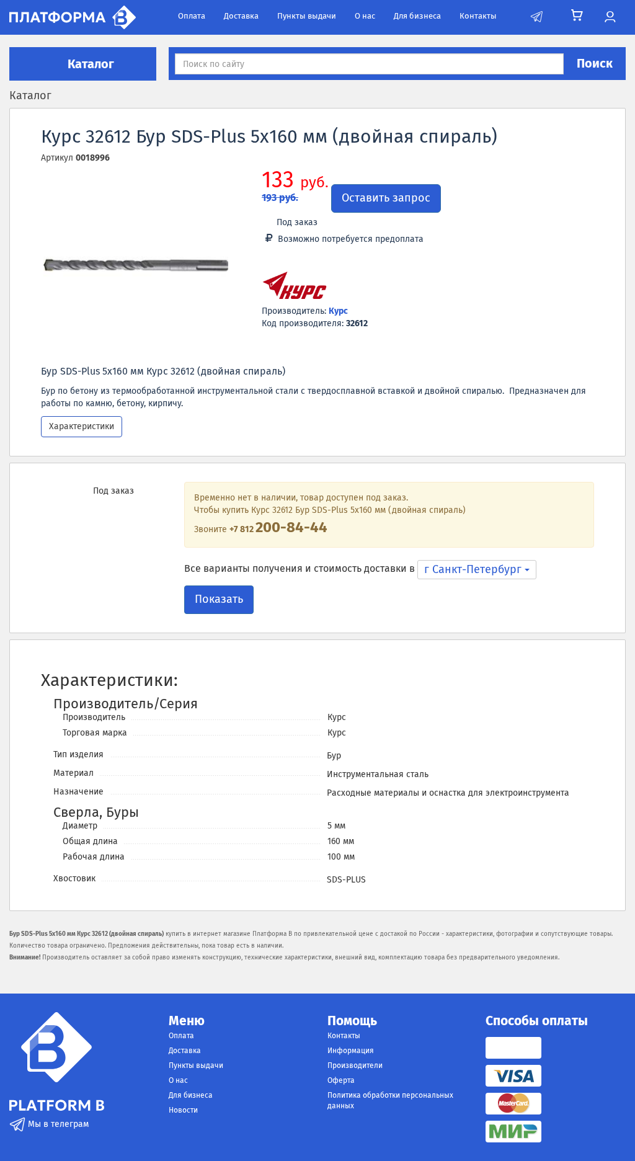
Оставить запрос (386, 198)
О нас (365, 15)
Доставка (241, 15)
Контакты (478, 15)
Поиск (595, 63)
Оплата (191, 15)
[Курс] (294, 287)
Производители (355, 1065)
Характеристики (81, 426)
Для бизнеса (417, 15)
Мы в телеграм (57, 1124)
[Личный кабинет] (610, 17)
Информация (350, 1050)
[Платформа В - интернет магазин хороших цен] (72, 16)
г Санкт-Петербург (474, 569)
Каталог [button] (89, 63)
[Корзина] (577, 15)
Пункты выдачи (306, 15)
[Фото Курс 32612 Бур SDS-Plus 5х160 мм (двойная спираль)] (136, 265)
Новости (183, 1110)
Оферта (341, 1080)
